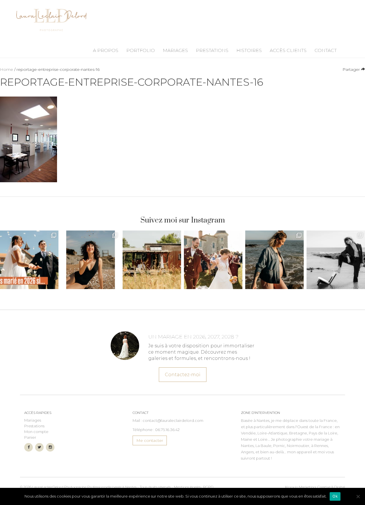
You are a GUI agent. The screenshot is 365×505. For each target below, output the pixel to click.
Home (6, 69)
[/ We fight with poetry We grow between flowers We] (336, 260)
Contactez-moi (182, 374)
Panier (30, 437)
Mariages (175, 50)
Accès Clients (288, 50)
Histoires (249, 50)
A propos (105, 50)
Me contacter (149, 440)
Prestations (212, 50)
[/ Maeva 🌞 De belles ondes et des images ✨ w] (90, 260)
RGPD (208, 487)
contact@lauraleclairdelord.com (173, 420)
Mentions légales (187, 487)
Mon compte (36, 431)
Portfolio (140, 50)
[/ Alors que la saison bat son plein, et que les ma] (29, 260)
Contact (326, 50)
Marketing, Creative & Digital (315, 487)
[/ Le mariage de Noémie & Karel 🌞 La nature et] (152, 260)
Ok (335, 496)
